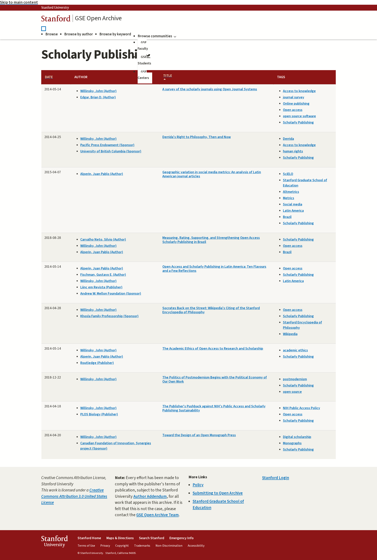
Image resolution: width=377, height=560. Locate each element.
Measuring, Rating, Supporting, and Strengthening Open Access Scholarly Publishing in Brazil (211, 239)
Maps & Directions (120, 538)
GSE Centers (143, 75)
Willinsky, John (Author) (98, 91)
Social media (292, 204)
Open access (292, 109)
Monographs (292, 443)
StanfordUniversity (54, 542)
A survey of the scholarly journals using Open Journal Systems (209, 89)
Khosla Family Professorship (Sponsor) (109, 316)
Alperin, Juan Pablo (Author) (101, 173)
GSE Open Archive (98, 18)
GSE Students (144, 60)
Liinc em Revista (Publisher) (101, 287)
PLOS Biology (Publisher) (99, 414)
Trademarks (142, 546)
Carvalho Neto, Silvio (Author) (103, 239)
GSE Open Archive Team (157, 515)
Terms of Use (86, 546)
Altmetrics (291, 191)
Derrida (288, 138)
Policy (198, 485)
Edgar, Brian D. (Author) (98, 97)
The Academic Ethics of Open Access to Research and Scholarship (212, 348)
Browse (51, 34)
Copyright (122, 546)
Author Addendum (150, 496)
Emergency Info (181, 538)
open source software (299, 116)
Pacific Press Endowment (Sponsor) (107, 145)
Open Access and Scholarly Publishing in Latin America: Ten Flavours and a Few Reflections (214, 268)
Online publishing (296, 103)
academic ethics (295, 350)
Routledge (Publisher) (97, 362)
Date (49, 77)
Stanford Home (89, 538)
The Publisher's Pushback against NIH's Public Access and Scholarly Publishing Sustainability (213, 408)
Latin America (293, 210)
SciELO (288, 173)
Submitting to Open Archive (218, 493)
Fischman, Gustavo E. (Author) (103, 274)
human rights (293, 151)
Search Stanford (151, 538)
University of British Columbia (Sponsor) (110, 151)
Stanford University (55, 8)
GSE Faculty (143, 45)
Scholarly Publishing (298, 122)
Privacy (105, 546)
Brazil (287, 216)
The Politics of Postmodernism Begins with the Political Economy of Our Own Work (214, 379)
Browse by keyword (115, 34)
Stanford (56, 19)
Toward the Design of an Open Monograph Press (199, 435)
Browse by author (78, 34)
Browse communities (155, 36)
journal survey (293, 97)
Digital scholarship (297, 436)
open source (292, 391)
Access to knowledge (299, 91)
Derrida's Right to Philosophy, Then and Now (196, 137)
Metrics (288, 198)
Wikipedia (290, 334)
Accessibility (196, 546)
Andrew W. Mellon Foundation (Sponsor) (110, 293)
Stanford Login (275, 478)
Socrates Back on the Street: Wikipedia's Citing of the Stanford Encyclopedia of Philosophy (211, 310)
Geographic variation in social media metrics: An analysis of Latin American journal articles (211, 174)
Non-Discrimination (169, 546)
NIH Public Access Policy (301, 408)
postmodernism (295, 379)
